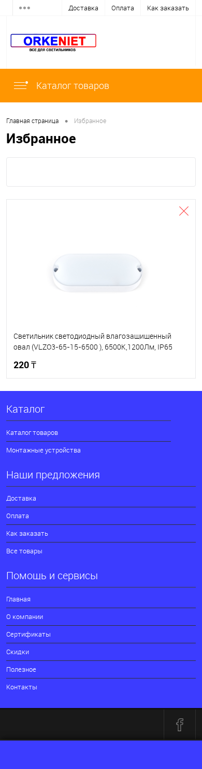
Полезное (21, 669)
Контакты (21, 686)
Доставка (83, 7)
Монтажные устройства (43, 450)
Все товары (24, 550)
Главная (18, 599)
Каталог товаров (71, 85)
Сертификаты (28, 634)
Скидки (17, 651)
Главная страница (32, 120)
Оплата (122, 7)
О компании (24, 616)
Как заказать (168, 7)
